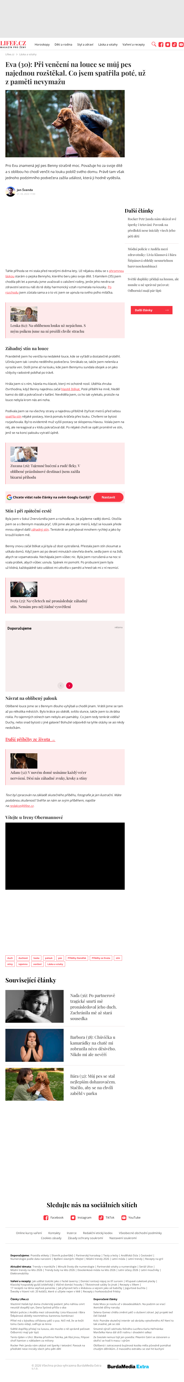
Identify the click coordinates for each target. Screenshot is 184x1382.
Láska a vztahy (108, 44)
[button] (154, 44)
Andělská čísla (129, 1255)
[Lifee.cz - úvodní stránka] (13, 45)
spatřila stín (13, 416)
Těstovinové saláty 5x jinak (101, 1284)
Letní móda (118, 1259)
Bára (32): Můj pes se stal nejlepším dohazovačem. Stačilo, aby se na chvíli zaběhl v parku (93, 1084)
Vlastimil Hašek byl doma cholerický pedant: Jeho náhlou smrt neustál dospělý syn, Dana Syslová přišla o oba (47, 1305)
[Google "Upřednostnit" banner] (65, 502)
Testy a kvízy (110, 1255)
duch (10, 958)
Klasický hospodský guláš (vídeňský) (31, 1284)
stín (118, 958)
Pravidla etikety (40, 1255)
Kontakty (54, 1233)
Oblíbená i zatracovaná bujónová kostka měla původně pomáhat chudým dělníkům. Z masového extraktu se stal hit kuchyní (132, 1347)
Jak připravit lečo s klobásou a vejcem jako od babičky (90, 1288)
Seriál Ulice (146, 1266)
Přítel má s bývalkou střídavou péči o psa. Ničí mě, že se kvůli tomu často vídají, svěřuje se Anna (47, 1322)
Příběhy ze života (101, 958)
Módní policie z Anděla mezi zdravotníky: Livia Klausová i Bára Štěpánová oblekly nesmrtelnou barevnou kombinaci (47, 1314)
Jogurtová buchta (135, 1288)
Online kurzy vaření (29, 1233)
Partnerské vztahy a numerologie (117, 1266)
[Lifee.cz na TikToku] (174, 46)
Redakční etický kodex (97, 1233)
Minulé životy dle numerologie (76, 1266)
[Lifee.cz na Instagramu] (167, 46)
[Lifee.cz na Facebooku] (160, 46)
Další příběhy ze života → (30, 739)
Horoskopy (42, 44)
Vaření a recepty (134, 44)
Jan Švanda (25, 190)
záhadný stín (40, 529)
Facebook (56, 1217)
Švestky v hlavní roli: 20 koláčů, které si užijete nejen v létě (45, 1291)
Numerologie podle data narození (30, 1259)
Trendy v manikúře (44, 1266)
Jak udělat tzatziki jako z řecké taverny (55, 1281)
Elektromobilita (19, 1273)
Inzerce (72, 1233)
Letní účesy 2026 (128, 1270)
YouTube (134, 1217)
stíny (10, 964)
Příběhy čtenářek (77, 958)
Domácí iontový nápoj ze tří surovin (101, 1281)
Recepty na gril (154, 1259)
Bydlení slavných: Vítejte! (69, 1259)
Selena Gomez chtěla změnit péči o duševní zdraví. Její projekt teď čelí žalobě (133, 1314)
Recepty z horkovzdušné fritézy (101, 1291)
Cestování (146, 1255)
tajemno (23, 964)
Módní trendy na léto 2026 (26, 1270)
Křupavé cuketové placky (140, 1281)
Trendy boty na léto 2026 (60, 1270)
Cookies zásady (51, 1238)
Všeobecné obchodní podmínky (140, 1233)
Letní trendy (135, 1259)
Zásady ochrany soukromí (85, 1238)
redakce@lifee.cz (21, 806)
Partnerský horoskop (88, 1255)
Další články (143, 310)
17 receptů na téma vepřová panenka (32, 1288)
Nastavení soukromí (123, 1238)
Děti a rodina (63, 44)
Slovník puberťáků (62, 1255)
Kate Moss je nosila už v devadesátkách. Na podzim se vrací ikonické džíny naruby (129, 1305)
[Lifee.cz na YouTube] (181, 46)
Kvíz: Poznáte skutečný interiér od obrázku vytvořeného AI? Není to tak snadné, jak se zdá (133, 1322)
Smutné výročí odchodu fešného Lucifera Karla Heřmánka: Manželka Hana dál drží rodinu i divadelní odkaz (128, 1330)
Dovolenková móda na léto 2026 (96, 1270)
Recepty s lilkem (129, 1284)
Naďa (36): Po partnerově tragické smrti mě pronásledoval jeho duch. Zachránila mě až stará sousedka (93, 1006)
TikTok (109, 1217)
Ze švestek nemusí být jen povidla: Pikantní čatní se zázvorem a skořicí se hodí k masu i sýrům (131, 1338)
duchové (23, 958)
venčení (37, 964)
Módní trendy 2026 (97, 1259)
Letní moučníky (150, 1270)
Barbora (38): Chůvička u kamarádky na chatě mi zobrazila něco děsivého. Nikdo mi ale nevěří (93, 1045)
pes (60, 958)
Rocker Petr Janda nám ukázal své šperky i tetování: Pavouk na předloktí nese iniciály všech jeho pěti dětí (47, 1347)
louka (36, 958)
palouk (48, 958)
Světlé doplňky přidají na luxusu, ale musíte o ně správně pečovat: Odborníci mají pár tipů (153, 285)
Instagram (84, 1217)
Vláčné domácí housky (69, 1284)
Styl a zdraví (85, 44)
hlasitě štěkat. (70, 389)
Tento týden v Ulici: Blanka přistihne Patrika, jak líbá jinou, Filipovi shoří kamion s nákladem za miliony (49, 1338)
